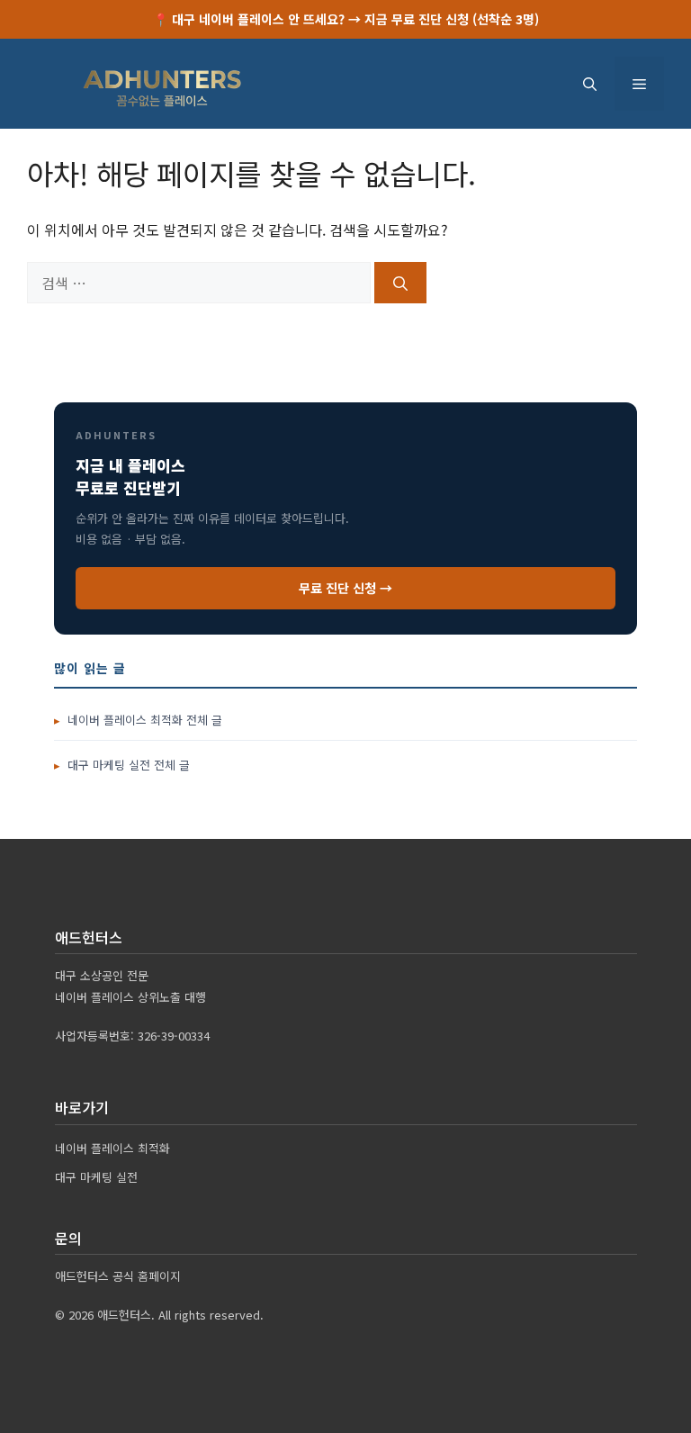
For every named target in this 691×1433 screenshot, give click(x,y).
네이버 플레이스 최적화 (112, 1148)
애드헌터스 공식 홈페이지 (118, 1275)
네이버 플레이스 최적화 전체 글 (144, 719)
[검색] (400, 282)
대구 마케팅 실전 (96, 1176)
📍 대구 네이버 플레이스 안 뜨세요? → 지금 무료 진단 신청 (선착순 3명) (346, 19)
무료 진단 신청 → (345, 588)
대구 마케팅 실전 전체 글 (128, 764)
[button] (590, 84)
